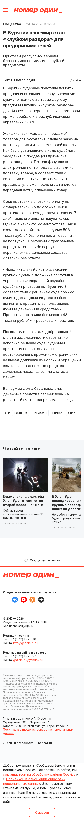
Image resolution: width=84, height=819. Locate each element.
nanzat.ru (45, 743)
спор (71, 413)
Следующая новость (45, 560)
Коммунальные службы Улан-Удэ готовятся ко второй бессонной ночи (23, 501)
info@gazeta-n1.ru (25, 643)
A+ (78, 80)
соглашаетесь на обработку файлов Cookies (39, 774)
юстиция (20, 413)
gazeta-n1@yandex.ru (28, 660)
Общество (12, 24)
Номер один (38, 10)
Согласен (42, 812)
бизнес (57, 413)
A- (72, 81)
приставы (40, 413)
